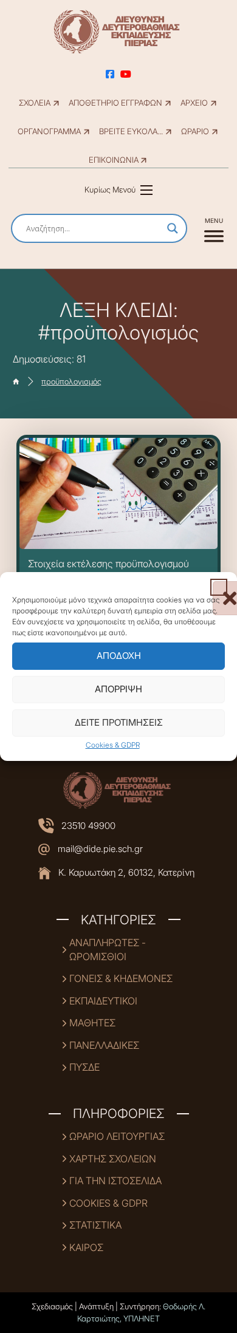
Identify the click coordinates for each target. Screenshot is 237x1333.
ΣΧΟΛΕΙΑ (34, 102)
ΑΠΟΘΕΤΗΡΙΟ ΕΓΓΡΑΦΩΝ (115, 102)
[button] (219, 587)
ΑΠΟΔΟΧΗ (119, 655)
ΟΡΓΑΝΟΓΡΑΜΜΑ (49, 131)
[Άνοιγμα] (214, 228)
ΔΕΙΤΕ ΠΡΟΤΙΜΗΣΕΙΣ (119, 722)
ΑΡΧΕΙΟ (194, 102)
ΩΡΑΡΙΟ (195, 131)
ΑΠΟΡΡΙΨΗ (118, 689)
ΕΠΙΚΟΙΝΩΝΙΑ (114, 160)
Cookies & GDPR (113, 744)
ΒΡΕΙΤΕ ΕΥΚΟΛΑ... (131, 131)
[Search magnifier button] (172, 228)
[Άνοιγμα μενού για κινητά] (146, 190)
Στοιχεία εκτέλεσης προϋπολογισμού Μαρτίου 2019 (108, 569)
